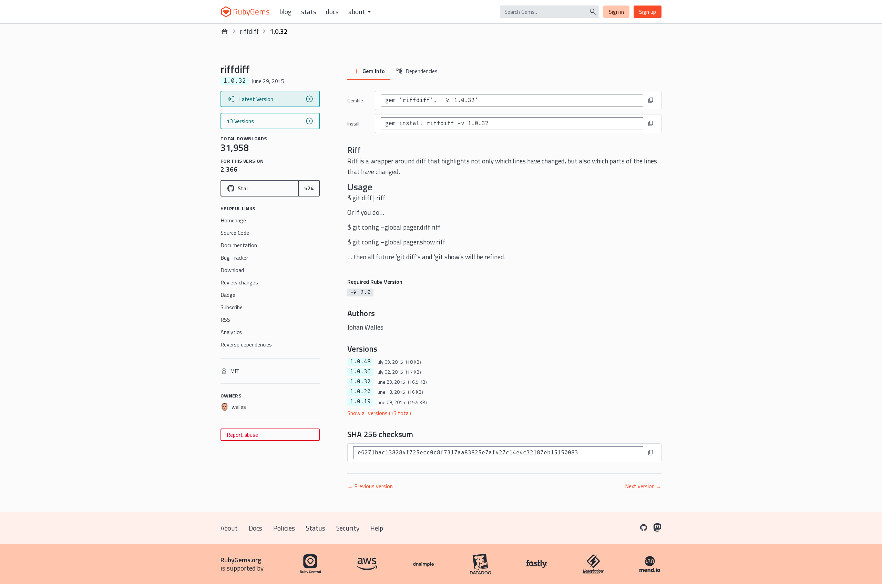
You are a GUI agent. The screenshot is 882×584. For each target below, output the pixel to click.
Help (376, 528)
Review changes (239, 282)
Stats (308, 12)
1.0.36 (360, 371)
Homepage (233, 220)
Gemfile (355, 100)
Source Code (234, 233)
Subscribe (231, 307)
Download (232, 270)
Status (315, 528)
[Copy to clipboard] (651, 100)
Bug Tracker (234, 257)
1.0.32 (360, 381)
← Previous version (370, 486)
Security (347, 528)
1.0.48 (360, 361)
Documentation (238, 245)
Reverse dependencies (246, 344)
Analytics (231, 332)
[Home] (224, 31)
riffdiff (249, 31)
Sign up (647, 12)
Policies (284, 528)
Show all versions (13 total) (379, 413)
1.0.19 (360, 401)
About (229, 528)
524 (309, 188)
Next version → (643, 486)
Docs (332, 12)
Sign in (616, 12)
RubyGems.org (240, 560)
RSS (225, 319)
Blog (285, 12)
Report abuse (242, 435)
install (353, 123)
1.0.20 (360, 391)
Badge (227, 295)
